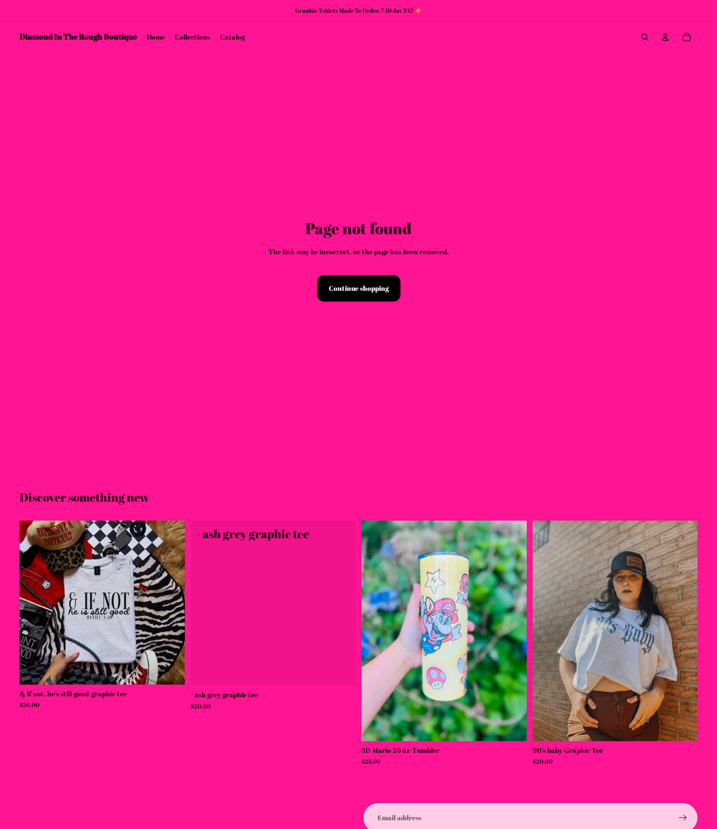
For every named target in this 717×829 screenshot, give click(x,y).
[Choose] (170, 669)
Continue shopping (359, 288)
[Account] (665, 37)
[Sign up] (683, 818)
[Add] (511, 726)
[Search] (645, 37)
